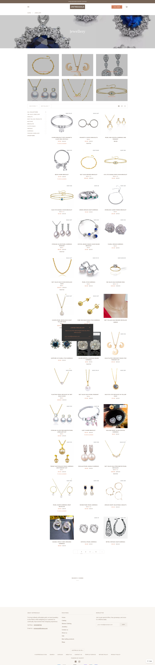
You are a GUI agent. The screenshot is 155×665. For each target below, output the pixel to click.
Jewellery (64, 627)
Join (123, 624)
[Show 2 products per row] (118, 106)
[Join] (88, 336)
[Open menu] (30, 6)
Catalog (64, 620)
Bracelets (30, 123)
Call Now (117, 7)
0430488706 (38, 625)
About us (64, 633)
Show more (31, 135)
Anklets (30, 116)
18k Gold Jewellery (33, 114)
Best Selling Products (34, 119)
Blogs (63, 642)
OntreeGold (40, 654)
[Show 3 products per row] (122, 106)
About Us (69, 654)
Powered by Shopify (77, 658)
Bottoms (30, 121)
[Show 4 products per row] (125, 106)
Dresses (30, 128)
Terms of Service (90, 654)
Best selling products (68, 639)
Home (29, 12)
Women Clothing (66, 623)
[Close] (90, 326)
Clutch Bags (31, 126)
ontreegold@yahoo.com (41, 628)
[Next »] (102, 552)
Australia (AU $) (77, 650)
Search (52, 654)
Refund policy (103, 654)
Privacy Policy (115, 654)
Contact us (65, 630)
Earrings (30, 131)
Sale (63, 636)
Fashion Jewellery (33, 133)
